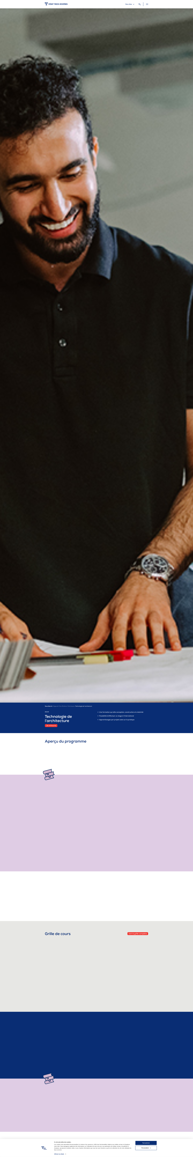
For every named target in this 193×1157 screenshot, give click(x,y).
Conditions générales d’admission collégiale (113, 1102)
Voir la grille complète (138, 933)
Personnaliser (145, 1147)
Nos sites (128, 4)
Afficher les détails (59, 1154)
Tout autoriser (146, 1143)
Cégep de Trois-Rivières (60, 706)
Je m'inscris (51, 725)
